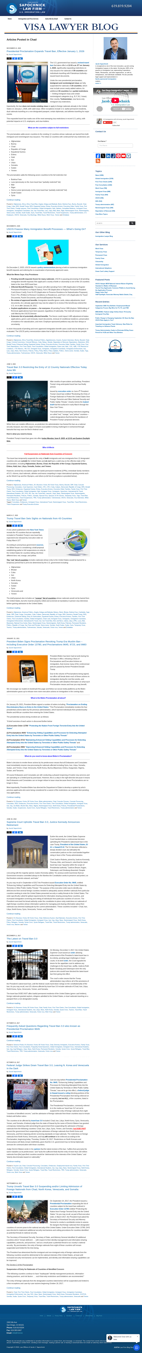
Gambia (26, 619)
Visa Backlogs (32, 215)
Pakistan (68, 623)
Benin (60, 204)
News (58, 210)
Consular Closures (63, 801)
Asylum (58, 340)
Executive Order (69, 206)
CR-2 (48, 487)
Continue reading (13, 200)
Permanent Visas (101, 255)
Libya (50, 210)
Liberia (66, 621)
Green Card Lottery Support (104, 271)
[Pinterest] (118, 156)
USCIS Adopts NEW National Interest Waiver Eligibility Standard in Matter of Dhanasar (114, 285)
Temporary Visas (70, 495)
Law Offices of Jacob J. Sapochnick (32, 1347)
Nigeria (36, 806)
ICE (28, 349)
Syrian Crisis (31, 808)
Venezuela (23, 215)
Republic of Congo (18, 625)
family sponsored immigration (105, 79)
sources (39, 545)
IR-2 (23, 493)
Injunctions (63, 491)
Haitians (58, 208)
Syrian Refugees (41, 808)
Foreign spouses (21, 208)
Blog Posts (99, 1315)
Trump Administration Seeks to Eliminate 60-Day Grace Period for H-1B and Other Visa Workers (114, 331)
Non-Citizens (23, 351)
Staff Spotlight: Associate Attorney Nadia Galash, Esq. (114, 294)
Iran (32, 210)
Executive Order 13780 (59, 1209)
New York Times (37, 530)
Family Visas (79, 206)
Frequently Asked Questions (40, 1047)
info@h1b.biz (17, 1333)
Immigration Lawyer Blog (104, 236)
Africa (24, 204)
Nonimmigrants (84, 210)
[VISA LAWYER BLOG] (71, 26)
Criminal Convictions (18, 342)
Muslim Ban (24, 806)
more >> (98, 83)
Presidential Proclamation (61, 1203)
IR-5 (26, 493)
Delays (44, 342)
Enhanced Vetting (22, 344)
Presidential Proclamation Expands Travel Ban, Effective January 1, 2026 (45, 51)
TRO (34, 498)
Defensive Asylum (49, 918)
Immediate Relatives (68, 208)
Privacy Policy (59, 1315)
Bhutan (66, 612)
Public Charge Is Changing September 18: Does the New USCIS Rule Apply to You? (114, 319)
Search (132, 223)
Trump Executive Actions (31, 504)
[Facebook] (98, 156)
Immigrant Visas (81, 208)
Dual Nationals (60, 918)
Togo (86, 351)
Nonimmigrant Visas (71, 210)
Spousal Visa (43, 495)
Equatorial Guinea (39, 206)
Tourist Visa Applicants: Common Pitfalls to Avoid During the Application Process (115, 289)
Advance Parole (19, 1045)
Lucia (79, 621)
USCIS (16, 215)
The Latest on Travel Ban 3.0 (22, 938)
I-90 (25, 349)
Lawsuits (49, 493)
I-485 (74, 346)
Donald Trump (24, 206)
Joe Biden (16, 806)
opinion (37, 1149)
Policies (31, 351)
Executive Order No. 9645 (65, 883)
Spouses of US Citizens (56, 495)
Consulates (18, 487)
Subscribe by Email (51, 18)
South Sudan (26, 213)
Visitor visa (54, 627)
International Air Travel (75, 491)
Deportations (73, 342)
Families (72, 344)
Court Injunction (28, 487)
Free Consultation (32, 208)
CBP (71, 485)
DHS (17, 206)
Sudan (82, 351)
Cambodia (82, 612)
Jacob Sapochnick (101, 64)
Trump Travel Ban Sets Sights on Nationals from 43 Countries (39, 518)
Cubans (57, 487)
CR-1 (44, 487)
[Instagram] (128, 156)
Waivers (17, 924)
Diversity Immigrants (60, 1045)
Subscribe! (116, 125)
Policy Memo (43, 351)
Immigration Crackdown (22, 210)
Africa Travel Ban (32, 204)
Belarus (56, 612)
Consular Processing (76, 801)
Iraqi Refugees (18, 1049)
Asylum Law (17, 1166)
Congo (9, 206)
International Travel (46, 502)
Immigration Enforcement (74, 349)
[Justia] (113, 156)
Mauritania (10, 623)
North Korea (61, 623)
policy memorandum (46, 267)
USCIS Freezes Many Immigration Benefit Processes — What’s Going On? (46, 229)
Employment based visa (64, 1166)
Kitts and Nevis (58, 621)
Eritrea (48, 206)
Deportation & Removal (60, 342)
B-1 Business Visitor (40, 485)
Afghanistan (17, 204)
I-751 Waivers (18, 349)
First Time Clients (25, 346)
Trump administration (76, 213)
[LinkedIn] (108, 156)
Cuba (13, 206)
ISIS (31, 1294)
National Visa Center (20, 623)
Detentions (81, 342)
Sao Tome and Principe (32, 625)
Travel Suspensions (62, 213)
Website (49, 1315)
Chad (84, 204)
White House (41, 215)
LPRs (75, 621)
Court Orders (38, 487)
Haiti (53, 208)
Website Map (89, 1315)
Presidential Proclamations (76, 806)
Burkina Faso (67, 204)
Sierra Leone (11, 213)
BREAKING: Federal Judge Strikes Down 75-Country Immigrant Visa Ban (113, 313)
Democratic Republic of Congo (71, 487)
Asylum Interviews (68, 340)
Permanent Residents (14, 495)
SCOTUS (83, 1294)
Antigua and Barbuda (50, 204)
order (73, 953)
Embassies (19, 489)
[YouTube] (123, 156)
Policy (36, 351)
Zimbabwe (66, 215)
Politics (61, 351)
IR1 (30, 493)
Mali (54, 210)
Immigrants (10, 210)
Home (10, 18)
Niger (62, 210)
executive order (64, 391)
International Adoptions (103, 268)
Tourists (9, 627)
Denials (50, 342)
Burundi (79, 204)
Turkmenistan (25, 353)
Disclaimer (69, 1315)
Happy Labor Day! (101, 292)
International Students (14, 493)
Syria (32, 213)
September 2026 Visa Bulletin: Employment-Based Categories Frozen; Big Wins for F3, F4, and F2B (112, 307)
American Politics (39, 340)
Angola (40, 204)
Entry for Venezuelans (34, 616)
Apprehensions (51, 340)
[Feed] (98, 161)
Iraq (11, 806)
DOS (31, 206)
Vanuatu (39, 627)
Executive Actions (57, 206)
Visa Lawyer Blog (25, 8)
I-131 (70, 346)
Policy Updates (53, 351)
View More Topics (101, 214)
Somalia (18, 213)
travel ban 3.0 (36, 1121)
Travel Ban (38, 213)
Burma (74, 204)
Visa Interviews (79, 498)
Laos (46, 210)
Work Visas (50, 215)
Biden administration (45, 801)
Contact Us (67, 18)
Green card (60, 346)
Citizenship (99, 261)
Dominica (69, 614)
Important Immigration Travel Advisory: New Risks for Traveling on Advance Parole (113, 325)
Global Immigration (45, 208)
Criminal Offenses (31, 342)
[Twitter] (103, 156)
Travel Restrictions (49, 213)
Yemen (57, 215)
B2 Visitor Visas (53, 485)
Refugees (14, 922)
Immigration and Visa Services (28, 18)
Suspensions (22, 808)
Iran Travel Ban (39, 210)
